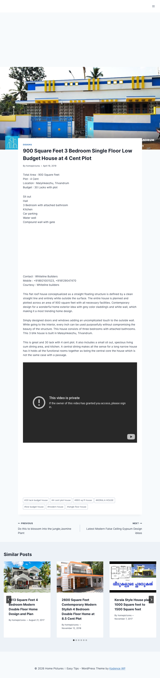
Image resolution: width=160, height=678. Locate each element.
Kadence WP (117, 668)
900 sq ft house (83, 500)
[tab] (74, 640)
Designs (27, 144)
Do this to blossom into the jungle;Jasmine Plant (44, 528)
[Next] (151, 599)
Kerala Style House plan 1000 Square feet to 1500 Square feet (133, 604)
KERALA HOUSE (104, 500)
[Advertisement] (80, 36)
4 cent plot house (61, 500)
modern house (55, 506)
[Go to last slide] (8, 599)
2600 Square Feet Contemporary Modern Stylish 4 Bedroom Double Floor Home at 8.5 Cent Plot (79, 609)
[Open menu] (153, 6)
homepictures (33, 166)
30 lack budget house (36, 500)
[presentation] (27, 577)
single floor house (76, 506)
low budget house (34, 506)
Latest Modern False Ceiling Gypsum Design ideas (114, 528)
